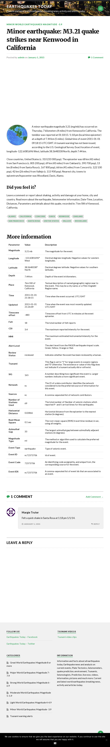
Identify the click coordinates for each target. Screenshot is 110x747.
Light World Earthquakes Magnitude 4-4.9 (30, 702)
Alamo (12, 216)
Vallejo (67, 221)
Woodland (81, 221)
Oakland (78, 216)
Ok (55, 743)
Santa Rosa (34, 221)
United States (51, 221)
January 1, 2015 (36, 57)
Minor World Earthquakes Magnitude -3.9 (34, 24)
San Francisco (16, 221)
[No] (106, 740)
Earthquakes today (29, 6)
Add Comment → (94, 496)
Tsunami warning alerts (21, 716)
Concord (40, 216)
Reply (97, 524)
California (25, 216)
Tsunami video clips (67, 637)
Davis (52, 216)
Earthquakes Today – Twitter (21, 643)
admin (21, 57)
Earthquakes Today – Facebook (22, 637)
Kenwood (64, 216)
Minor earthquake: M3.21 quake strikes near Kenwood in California (53, 39)
